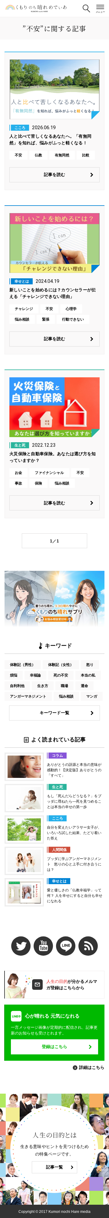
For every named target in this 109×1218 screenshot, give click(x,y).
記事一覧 (54, 1167)
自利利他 (17, 686)
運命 (84, 686)
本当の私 (88, 675)
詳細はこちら (91, 1067)
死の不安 (61, 675)
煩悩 (13, 675)
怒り (90, 665)
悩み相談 (66, 696)
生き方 (42, 686)
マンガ (91, 696)
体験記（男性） (22, 665)
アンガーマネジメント (28, 696)
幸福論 (35, 675)
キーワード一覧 (54, 712)
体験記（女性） (61, 665)
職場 (64, 686)
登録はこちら (54, 1046)
